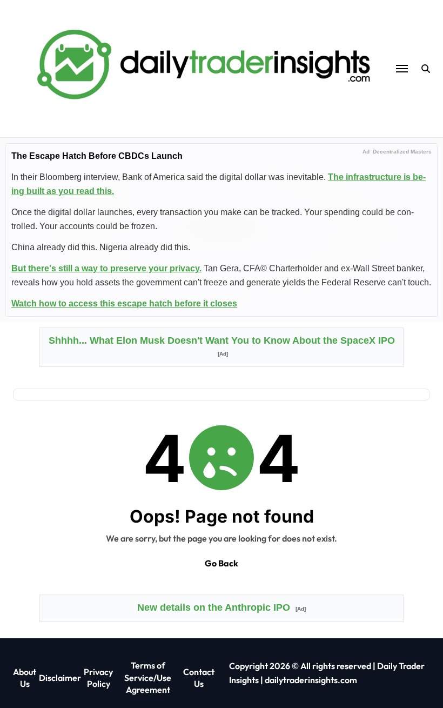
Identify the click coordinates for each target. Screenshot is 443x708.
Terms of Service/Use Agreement (147, 677)
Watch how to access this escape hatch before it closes (124, 303)
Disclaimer (60, 677)
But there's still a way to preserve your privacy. (106, 268)
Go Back (221, 563)
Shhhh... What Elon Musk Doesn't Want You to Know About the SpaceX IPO (222, 346)
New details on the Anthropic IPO (221, 607)
